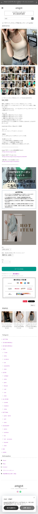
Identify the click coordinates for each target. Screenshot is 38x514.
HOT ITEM (5, 339)
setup (5, 409)
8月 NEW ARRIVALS (7, 346)
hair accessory (8, 439)
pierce (5, 429)
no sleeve (6, 359)
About (4, 460)
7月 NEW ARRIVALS (7, 342)
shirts (5, 356)
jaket (5, 382)
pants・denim (7, 415)
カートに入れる (19, 269)
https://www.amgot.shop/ (9, 151)
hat (5, 435)
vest (5, 392)
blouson (6, 385)
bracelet (6, 442)
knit (5, 362)
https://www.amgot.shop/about (11, 161)
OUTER (4, 372)
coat (5, 389)
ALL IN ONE (5, 399)
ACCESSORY (6, 425)
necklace (6, 432)
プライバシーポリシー (8, 470)
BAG (4, 449)
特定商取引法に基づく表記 (9, 473)
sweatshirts (7, 366)
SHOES (4, 452)
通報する (33, 305)
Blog (4, 463)
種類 (3, 247)
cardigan (6, 375)
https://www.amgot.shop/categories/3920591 (15, 156)
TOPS (4, 349)
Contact (5, 467)
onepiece (6, 405)
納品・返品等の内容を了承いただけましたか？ (13, 252)
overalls (6, 402)
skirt (5, 419)
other (5, 369)
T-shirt (5, 352)
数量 (3, 259)
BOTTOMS (5, 412)
